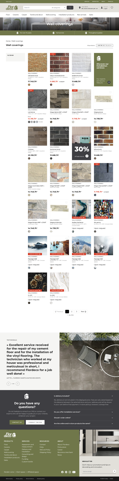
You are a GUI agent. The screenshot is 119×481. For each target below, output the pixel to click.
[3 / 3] (14, 383)
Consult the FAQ (35, 422)
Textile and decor (36, 15)
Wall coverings (17, 41)
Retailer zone (9, 472)
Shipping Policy (45, 452)
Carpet (24, 15)
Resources (44, 441)
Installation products (66, 15)
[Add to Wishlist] (44, 55)
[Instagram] (70, 472)
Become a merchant (65, 452)
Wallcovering (51, 15)
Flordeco (106, 478)
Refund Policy (45, 450)
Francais (110, 1)
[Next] (18, 384)
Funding (25, 459)
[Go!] (70, 7)
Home (8, 41)
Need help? (9, 1)
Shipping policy (41, 478)
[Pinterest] (66, 472)
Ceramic (16, 15)
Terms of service (30, 478)
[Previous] (8, 384)
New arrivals (81, 15)
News (60, 455)
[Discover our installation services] (103, 69)
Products (8, 441)
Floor (8, 15)
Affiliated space (33, 472)
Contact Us (17, 422)
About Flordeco (63, 444)
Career (60, 450)
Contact (43, 444)
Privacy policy (19, 478)
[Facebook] (62, 472)
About (103, 1)
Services (87, 1)
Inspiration (95, 1)
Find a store (62, 447)
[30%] (81, 143)
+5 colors (40, 121)
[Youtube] (73, 472)
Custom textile (27, 462)
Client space (20, 472)
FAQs (42, 447)
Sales (91, 15)
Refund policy (9, 478)
